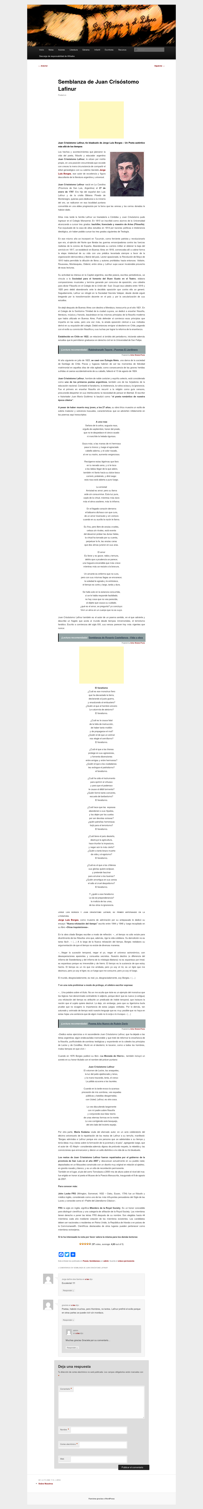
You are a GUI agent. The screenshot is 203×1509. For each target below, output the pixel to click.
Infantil (97, 49)
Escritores (109, 49)
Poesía (86, 1261)
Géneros (86, 49)
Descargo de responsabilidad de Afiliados (57, 56)
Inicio (41, 49)
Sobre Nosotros (45, 1483)
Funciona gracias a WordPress (102, 1498)
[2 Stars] (83, 1244)
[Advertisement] (101, 120)
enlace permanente (126, 1261)
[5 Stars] (90, 1244)
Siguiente (159, 65)
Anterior (43, 65)
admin (106, 1261)
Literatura (74, 49)
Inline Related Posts (137, 355)
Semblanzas (94, 1261)
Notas (51, 49)
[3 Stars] (85, 1244)
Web (62, 1458)
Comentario (66, 1389)
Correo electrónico (69, 1444)
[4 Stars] (87, 1244)
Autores (61, 49)
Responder (68, 1290)
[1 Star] (80, 1244)
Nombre (64, 1429)
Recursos (122, 49)
